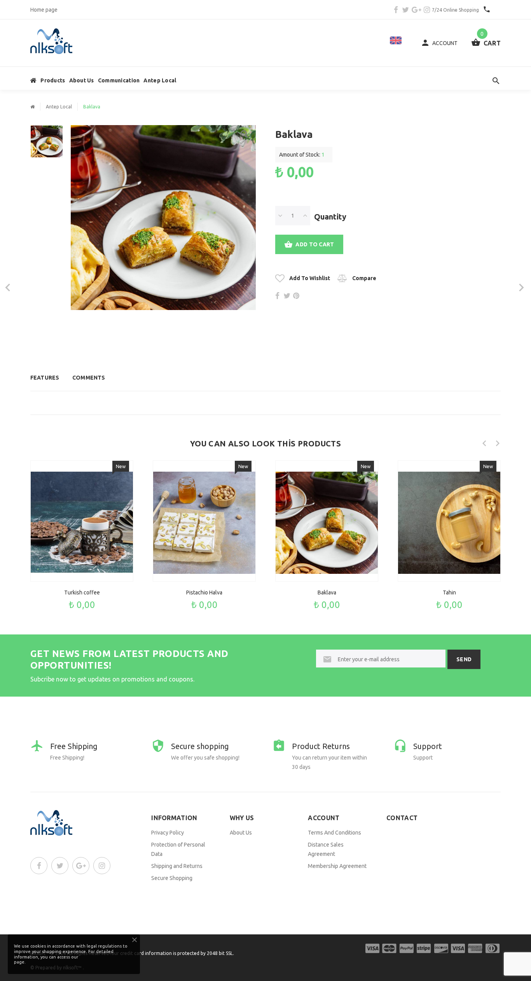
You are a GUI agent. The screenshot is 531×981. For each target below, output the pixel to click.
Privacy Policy (167, 832)
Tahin (449, 592)
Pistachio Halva (204, 592)
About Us (81, 80)
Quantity (330, 216)
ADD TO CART (314, 244)
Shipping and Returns (177, 866)
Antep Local (159, 80)
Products (52, 80)
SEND (464, 659)
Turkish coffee (82, 592)
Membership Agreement (337, 866)
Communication (119, 80)
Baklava (327, 592)
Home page (44, 10)
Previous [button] (484, 443)
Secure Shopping (171, 878)
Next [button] (497, 443)
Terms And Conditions (334, 832)
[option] (46, 145)
